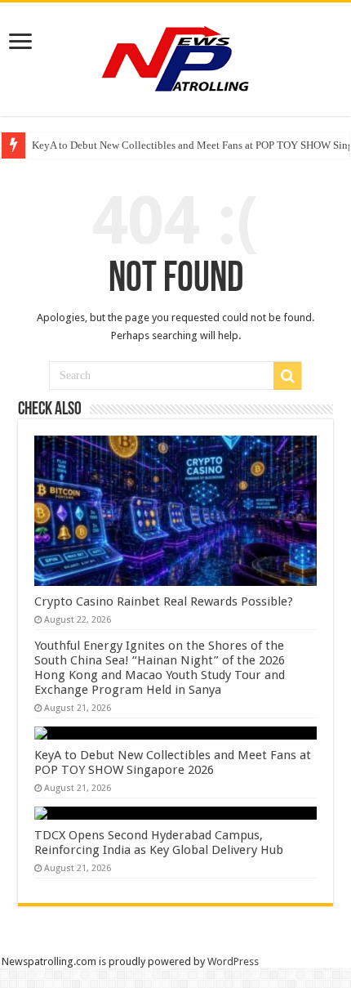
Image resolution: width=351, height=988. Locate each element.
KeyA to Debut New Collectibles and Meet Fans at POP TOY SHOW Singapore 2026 (172, 762)
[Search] (287, 376)
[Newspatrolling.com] (175, 56)
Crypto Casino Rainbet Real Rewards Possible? (163, 601)
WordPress (233, 961)
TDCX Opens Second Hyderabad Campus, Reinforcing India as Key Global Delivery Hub (158, 842)
